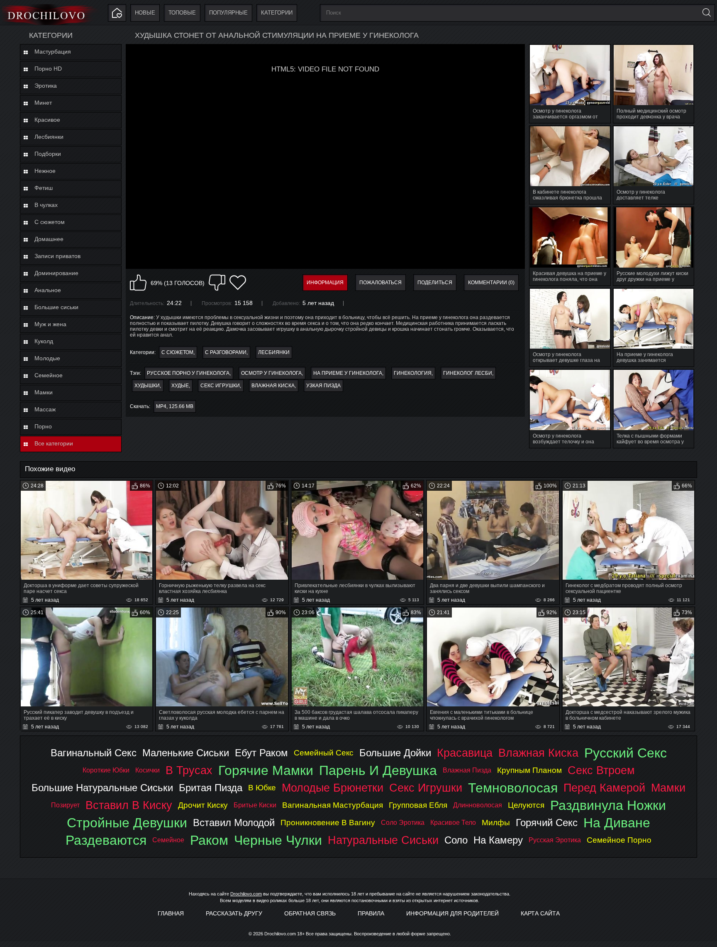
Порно (43, 426)
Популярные (228, 13)
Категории (277, 13)
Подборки (47, 153)
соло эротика (402, 822)
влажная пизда (467, 770)
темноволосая (513, 787)
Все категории (53, 443)
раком (209, 840)
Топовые (182, 13)
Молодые (47, 358)
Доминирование (56, 273)
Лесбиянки (48, 136)
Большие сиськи (56, 307)
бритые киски (255, 805)
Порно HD (48, 68)
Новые (145, 13)
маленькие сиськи (185, 752)
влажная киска (273, 386)
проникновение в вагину (327, 822)
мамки (668, 787)
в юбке (262, 787)
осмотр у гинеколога (271, 373)
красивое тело (453, 822)
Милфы (496, 822)
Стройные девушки (127, 822)
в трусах (189, 770)
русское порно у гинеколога (188, 373)
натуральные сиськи (383, 840)
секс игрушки (220, 386)
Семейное (48, 375)
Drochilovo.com (246, 893)
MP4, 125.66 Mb (174, 406)
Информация (325, 282)
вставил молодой (234, 822)
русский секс (625, 753)
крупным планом (529, 770)
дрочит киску (203, 805)
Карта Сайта (540, 913)
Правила (371, 913)
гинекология (413, 373)
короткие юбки (106, 770)
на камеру (498, 840)
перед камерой (604, 787)
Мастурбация (52, 51)
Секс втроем (601, 770)
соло (456, 840)
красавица (465, 752)
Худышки (147, 386)
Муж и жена (50, 324)
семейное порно (619, 840)
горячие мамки (265, 770)
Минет (43, 102)
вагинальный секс (94, 752)
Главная (171, 913)
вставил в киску (128, 805)
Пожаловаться (380, 282)
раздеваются (106, 840)
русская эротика (555, 840)
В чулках (46, 205)
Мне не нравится (217, 282)
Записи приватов (57, 256)
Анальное (47, 290)
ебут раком (261, 752)
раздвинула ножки (608, 805)
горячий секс (547, 822)
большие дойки (395, 752)
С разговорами (225, 352)
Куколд (43, 341)
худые (180, 386)
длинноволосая (477, 805)
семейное (168, 840)
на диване (616, 822)
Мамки (43, 392)
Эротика (45, 85)
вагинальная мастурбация (332, 805)
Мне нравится (138, 282)
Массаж (45, 409)
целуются (526, 805)
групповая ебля (418, 805)
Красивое (47, 119)
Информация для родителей (452, 913)
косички (147, 770)
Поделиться (434, 282)
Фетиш (43, 187)
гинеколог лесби (467, 373)
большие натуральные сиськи (102, 787)
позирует (65, 805)
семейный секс (324, 752)
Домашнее (48, 239)
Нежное (45, 170)
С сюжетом (49, 222)
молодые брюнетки (332, 787)
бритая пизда (210, 787)
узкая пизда (323, 386)
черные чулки (278, 840)
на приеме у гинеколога (347, 373)
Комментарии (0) (491, 282)
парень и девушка (378, 770)
